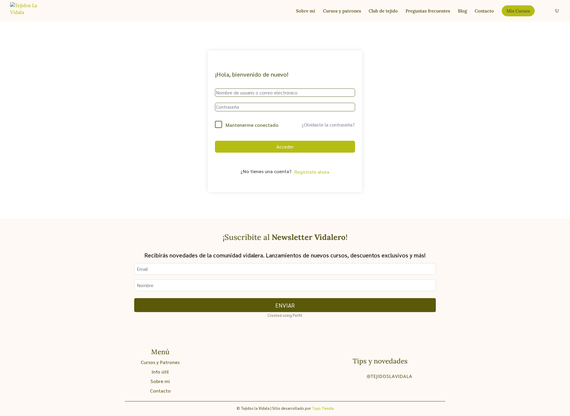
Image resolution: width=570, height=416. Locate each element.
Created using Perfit (285, 315)
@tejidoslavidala (389, 376)
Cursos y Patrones (160, 362)
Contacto (484, 11)
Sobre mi (160, 381)
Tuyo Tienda (323, 408)
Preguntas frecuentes (428, 11)
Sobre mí (305, 11)
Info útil (160, 371)
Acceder (285, 146)
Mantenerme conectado (252, 125)
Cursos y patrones (342, 11)
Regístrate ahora (311, 172)
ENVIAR (285, 305)
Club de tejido (383, 11)
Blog (462, 11)
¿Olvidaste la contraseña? (328, 124)
